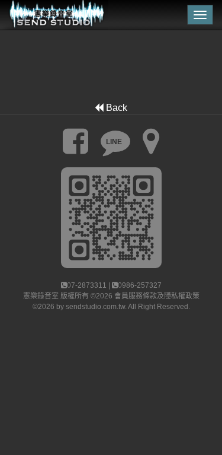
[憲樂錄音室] (54, 15)
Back (115, 108)
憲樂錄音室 (41, 296)
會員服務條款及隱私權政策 (157, 296)
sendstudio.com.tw (95, 307)
